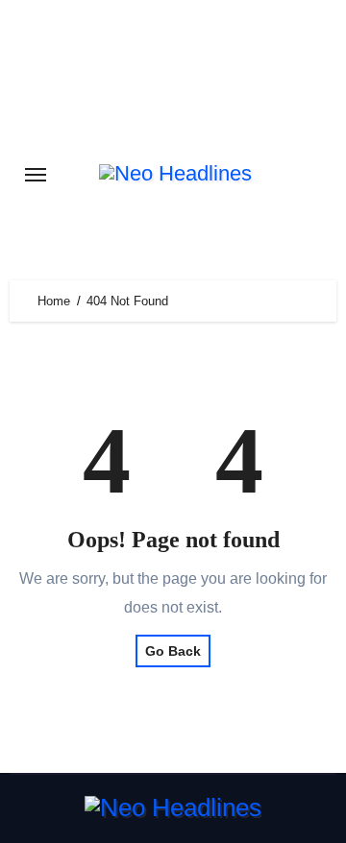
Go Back (173, 651)
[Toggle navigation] (35, 174)
